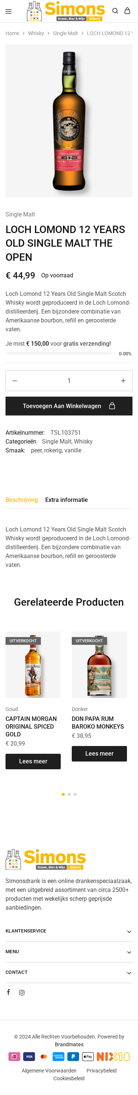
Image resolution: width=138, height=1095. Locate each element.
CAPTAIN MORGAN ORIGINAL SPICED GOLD (31, 726)
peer (36, 450)
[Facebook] (8, 993)
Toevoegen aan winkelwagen (63, 406)
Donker (80, 709)
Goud (12, 709)
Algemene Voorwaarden (49, 1071)
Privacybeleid (101, 1071)
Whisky (36, 33)
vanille (72, 450)
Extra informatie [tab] (66, 499)
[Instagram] (21, 993)
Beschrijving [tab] (22, 499)
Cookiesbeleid (69, 1078)
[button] (63, 794)
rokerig (53, 450)
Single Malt (65, 33)
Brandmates (69, 1044)
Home (12, 33)
